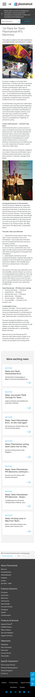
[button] (10, 4)
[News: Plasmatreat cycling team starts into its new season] (29, 457)
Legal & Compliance (27, 682)
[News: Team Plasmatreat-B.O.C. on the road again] (29, 432)
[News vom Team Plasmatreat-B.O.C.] (29, 383)
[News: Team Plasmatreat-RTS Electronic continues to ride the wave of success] (29, 482)
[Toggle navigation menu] (4, 4)
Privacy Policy (13, 682)
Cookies (22, 687)
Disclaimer (13, 687)
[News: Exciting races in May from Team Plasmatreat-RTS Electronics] (29, 531)
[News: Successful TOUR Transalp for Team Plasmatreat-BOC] (29, 408)
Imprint (4, 682)
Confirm (27, 21)
